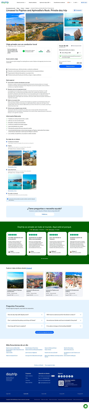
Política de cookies (44, 399)
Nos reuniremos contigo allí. (28, 143)
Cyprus (22, 8)
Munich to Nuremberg (68, 347)
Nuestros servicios (20, 2)
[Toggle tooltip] (64, 47)
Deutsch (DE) (44, 393)
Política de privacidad (53, 399)
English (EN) (8, 393)
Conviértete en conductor (59, 2)
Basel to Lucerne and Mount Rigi (12, 347)
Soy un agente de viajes (50, 365)
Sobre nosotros (29, 375)
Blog (27, 378)
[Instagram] (62, 376)
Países (18, 8)
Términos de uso (37, 399)
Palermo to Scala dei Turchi (11, 355)
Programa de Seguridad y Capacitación (65, 399)
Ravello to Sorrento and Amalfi (51, 352)
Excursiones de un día (10, 8)
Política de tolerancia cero (78, 399)
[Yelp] (72, 376)
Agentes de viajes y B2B (44, 2)
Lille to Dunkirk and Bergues (70, 355)
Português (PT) (80, 393)
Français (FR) (62, 393)
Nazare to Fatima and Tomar (50, 347)
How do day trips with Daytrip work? (18, 314)
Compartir (79, 10)
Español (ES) (26, 393)
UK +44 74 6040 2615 (45, 380)
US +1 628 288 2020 (44, 378)
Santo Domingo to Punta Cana (31, 347)
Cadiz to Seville (9, 352)
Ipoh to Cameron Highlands (31, 352)
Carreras (28, 380)
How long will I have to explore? (17, 326)
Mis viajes (85, 2)
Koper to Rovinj (48, 349)
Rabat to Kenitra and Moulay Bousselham (33, 349)
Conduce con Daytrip (38, 365)
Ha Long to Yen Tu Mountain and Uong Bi (33, 355)
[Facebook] (59, 376)
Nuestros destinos (32, 2)
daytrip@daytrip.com (45, 382)
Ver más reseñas (44, 258)
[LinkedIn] (64, 376)
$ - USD (75, 2)
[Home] (5, 2)
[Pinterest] (67, 376)
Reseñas (48, 51)
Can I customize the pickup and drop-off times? (21, 320)
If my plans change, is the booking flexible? (59, 326)
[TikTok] (69, 376)
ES (69, 2)
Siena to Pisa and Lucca (69, 349)
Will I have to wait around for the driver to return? (61, 314)
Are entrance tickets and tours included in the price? (62, 320)
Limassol (27, 8)
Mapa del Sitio (29, 382)
